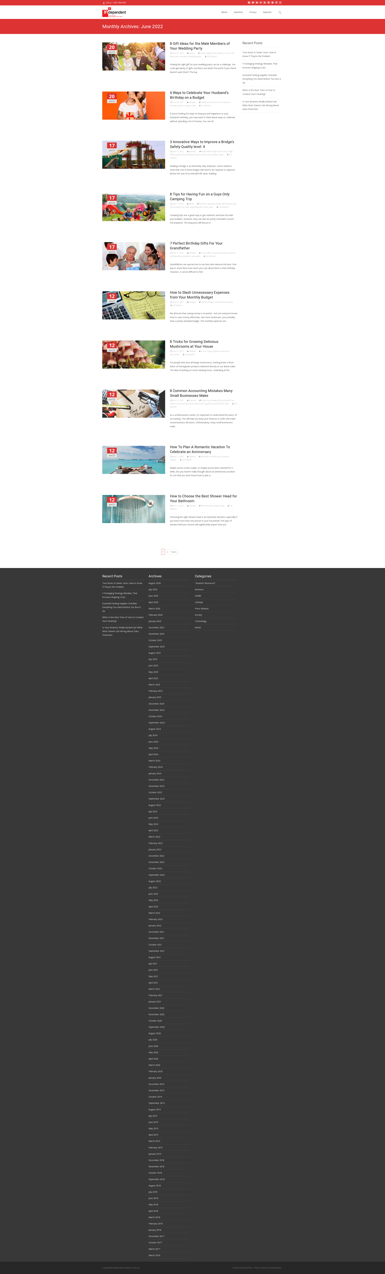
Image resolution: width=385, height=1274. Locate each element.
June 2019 (153, 1122)
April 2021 (153, 982)
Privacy (252, 12)
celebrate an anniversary (211, 456)
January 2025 (155, 697)
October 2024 (155, 716)
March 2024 (154, 760)
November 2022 (156, 862)
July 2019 (153, 1115)
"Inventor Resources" (205, 583)
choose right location (224, 203)
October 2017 (155, 1242)
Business (192, 151)
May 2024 (153, 748)
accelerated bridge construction (213, 151)
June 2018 (153, 1198)
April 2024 (153, 754)
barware (231, 253)
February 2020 (156, 1071)
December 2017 (156, 1236)
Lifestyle (192, 102)
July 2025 (153, 659)
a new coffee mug (208, 253)
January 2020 (155, 1077)
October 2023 (155, 792)
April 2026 (153, 602)
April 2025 (153, 678)
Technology (200, 621)
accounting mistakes (209, 400)
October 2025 (155, 640)
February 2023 (156, 843)
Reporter (267, 12)
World (191, 203)
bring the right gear (207, 203)
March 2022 (154, 912)
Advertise (238, 12)
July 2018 (153, 1191)
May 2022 (153, 900)
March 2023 (154, 836)
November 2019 (156, 1090)
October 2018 (155, 1172)
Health (198, 595)
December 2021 (156, 931)
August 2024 (155, 728)
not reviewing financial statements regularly (193, 403)
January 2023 (155, 849)
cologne (209, 53)
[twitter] (252, 3)
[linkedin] (280, 3)
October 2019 (155, 1096)
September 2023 (157, 798)
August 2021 (155, 957)
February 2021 (156, 995)
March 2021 (154, 989)
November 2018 (156, 1166)
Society (192, 53)
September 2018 (157, 1179)
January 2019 (155, 1153)
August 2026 (155, 583)
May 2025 (153, 672)
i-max (262, 1267)
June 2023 (153, 817)
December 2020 (156, 1008)
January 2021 (155, 1001)
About (224, 12)
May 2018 (153, 1204)
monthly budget (207, 302)
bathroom (205, 505)
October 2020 (155, 1020)
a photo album (222, 253)
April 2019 (153, 1134)
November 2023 (156, 786)
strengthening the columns (196, 154)
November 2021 (156, 938)
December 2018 (156, 1160)
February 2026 (156, 614)
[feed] (264, 3)
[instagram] (268, 3)
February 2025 (156, 690)
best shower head (217, 505)
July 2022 (153, 887)
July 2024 (153, 735)
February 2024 (156, 767)
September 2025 (157, 646)
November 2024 (156, 710)
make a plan (208, 207)
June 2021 (153, 969)
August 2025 (155, 652)
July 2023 (153, 811)
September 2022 (157, 874)
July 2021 (153, 963)
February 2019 (156, 1147)
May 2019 (153, 1128)
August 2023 (155, 805)
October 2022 (155, 868)
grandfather (186, 256)
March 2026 (154, 608)
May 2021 (153, 976)
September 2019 (157, 1103)
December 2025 (156, 627)
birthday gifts (175, 256)
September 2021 (157, 950)
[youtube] (256, 3)
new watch (196, 256)
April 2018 (153, 1211)
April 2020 (153, 1058)
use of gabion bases (215, 154)
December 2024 (156, 703)
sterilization (174, 354)
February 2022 (156, 919)
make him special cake (187, 105)
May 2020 (153, 1052)
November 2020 (156, 1014)
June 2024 (153, 741)
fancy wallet (217, 53)
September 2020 (157, 1027)
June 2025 (153, 665)
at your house (206, 351)
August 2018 (155, 1185)
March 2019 (154, 1141)
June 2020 (153, 1046)
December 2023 (156, 779)
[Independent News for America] (111, 11)
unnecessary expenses (224, 302)
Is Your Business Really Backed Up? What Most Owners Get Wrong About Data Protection (260, 105)
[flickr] (260, 3)
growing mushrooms (221, 351)
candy (202, 53)
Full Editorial (212, 56)
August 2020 (155, 1033)
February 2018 (156, 1223)
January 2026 (155, 621)
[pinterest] (276, 3)
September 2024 (157, 722)
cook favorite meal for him (211, 102)
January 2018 (155, 1229)
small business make (220, 403)
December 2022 (156, 855)
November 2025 (156, 633)
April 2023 (153, 830)
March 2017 (154, 1249)
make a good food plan (193, 207)
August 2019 (155, 1109)
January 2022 (155, 925)
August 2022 (155, 881)
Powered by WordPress (243, 1267)
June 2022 (153, 893)
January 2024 (155, 773)
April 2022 (153, 906)
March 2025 (154, 684)
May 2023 (153, 824)
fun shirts (226, 53)
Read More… (176, 77)
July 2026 (153, 589)
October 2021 (155, 944)
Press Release (202, 608)
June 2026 (153, 595)
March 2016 (154, 1255)
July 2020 (153, 1039)
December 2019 (156, 1084)
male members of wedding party (188, 56)
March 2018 (154, 1217)
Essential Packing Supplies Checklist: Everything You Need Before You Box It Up (261, 79)
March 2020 (154, 1065)
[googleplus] (272, 3)
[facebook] (249, 3)
